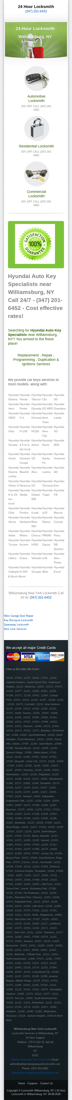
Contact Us (46, 1083)
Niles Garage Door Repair (18, 615)
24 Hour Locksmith (36, 6)
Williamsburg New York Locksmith (31, 1059)
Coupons (32, 1083)
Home (21, 1083)
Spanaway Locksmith (16, 624)
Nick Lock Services (15, 628)
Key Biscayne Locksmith (18, 620)
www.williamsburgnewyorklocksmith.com (35, 1072)
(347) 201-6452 (36, 11)
